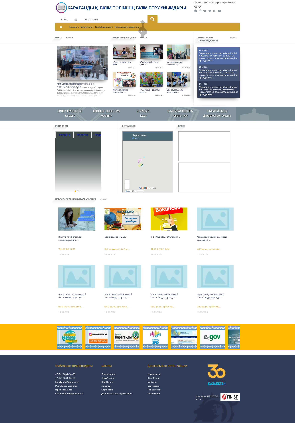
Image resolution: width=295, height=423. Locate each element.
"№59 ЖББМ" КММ (160, 248)
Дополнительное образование (116, 393)
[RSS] (61, 19)
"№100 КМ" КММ (66, 248)
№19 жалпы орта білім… (209, 248)
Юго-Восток (107, 381)
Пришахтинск (108, 374)
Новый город (107, 377)
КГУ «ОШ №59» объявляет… (165, 236)
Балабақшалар (103, 26)
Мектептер (86, 26)
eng (96, 19)
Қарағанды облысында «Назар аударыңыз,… (212, 238)
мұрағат (70, 37)
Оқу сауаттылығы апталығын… (175, 90)
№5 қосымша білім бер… (117, 248)
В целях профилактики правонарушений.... (69, 238)
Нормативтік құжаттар (127, 26)
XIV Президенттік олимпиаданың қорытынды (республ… (75, 85)
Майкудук (106, 385)
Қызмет (73, 26)
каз (90, 19)
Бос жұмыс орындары (115, 236)
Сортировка (107, 389)
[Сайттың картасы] (65, 19)
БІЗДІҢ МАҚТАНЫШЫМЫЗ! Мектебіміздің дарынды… (72, 296)
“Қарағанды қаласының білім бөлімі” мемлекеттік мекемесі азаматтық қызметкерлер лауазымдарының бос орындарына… (218, 57)
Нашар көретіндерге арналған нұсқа (214, 4)
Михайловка (154, 393)
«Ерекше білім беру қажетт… (122, 63)
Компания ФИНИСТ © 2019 (207, 398)
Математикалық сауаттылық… (120, 90)
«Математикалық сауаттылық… (175, 63)
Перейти (65, 135)
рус (86, 19)
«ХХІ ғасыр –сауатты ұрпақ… (149, 90)
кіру (75, 19)
